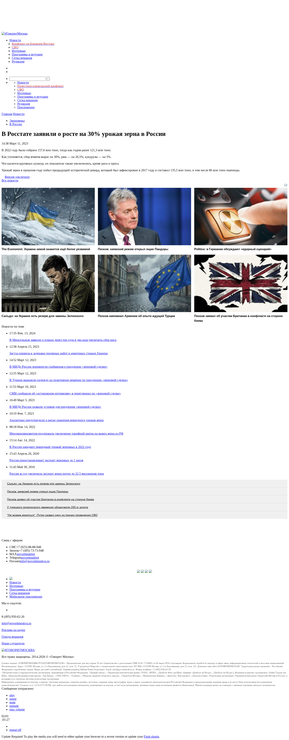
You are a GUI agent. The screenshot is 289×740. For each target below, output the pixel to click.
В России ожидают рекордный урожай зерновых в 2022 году (50, 447)
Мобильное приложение (25, 596)
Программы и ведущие (27, 54)
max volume (17, 709)
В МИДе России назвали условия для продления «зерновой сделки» (55, 406)
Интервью (19, 51)
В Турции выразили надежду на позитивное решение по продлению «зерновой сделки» (68, 380)
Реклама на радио (13, 630)
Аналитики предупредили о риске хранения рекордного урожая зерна (56, 420)
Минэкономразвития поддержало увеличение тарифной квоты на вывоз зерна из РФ (66, 433)
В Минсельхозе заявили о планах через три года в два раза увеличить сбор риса (62, 340)
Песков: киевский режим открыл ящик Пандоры (37, 491)
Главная (7, 114)
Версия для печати (17, 177)
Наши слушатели (13, 643)
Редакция (18, 61)
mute (12, 702)
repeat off (15, 730)
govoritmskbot (26, 554)
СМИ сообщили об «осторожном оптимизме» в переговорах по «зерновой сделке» (65, 393)
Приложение (26, 107)
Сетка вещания (22, 58)
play (12, 695)
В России (15, 124)
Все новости (10, 180)
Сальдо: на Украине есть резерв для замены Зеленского (43, 483)
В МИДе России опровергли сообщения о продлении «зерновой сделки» (58, 366)
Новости (15, 40)
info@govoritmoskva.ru (35, 561)
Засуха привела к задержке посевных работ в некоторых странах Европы (58, 353)
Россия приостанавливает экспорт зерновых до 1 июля (46, 460)
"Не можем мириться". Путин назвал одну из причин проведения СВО (52, 515)
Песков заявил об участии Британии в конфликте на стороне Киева (50, 499)
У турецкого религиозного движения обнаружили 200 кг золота (47, 507)
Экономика (17, 120)
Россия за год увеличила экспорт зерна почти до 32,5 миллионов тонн (56, 473)
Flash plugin (151, 736)
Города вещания (12, 636)
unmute (14, 706)
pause (13, 698)
